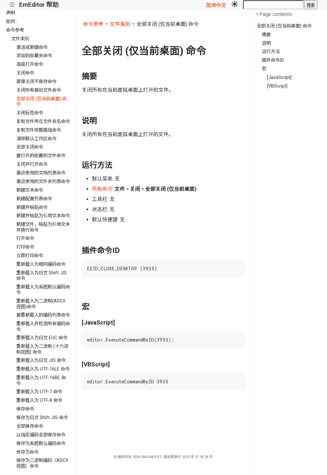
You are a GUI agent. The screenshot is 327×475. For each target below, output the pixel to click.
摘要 (266, 34)
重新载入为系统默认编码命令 (43, 289)
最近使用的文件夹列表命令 (43, 181)
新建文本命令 (29, 190)
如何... (12, 21)
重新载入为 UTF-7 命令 (39, 392)
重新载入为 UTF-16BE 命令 (41, 380)
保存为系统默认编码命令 (40, 443)
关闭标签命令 (29, 113)
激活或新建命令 (32, 47)
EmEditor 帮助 (38, 4)
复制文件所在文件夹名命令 (43, 121)
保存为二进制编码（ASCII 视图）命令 (42, 463)
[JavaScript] (279, 77)
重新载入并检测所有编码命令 (43, 326)
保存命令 (25, 409)
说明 (266, 43)
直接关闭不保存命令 (36, 81)
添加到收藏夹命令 (34, 55)
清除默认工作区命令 (36, 139)
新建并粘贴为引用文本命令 (43, 215)
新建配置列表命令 (34, 199)
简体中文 (216, 5)
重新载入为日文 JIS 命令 (41, 360)
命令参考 (15, 30)
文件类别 (20, 39)
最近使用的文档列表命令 (40, 173)
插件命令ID (273, 60)
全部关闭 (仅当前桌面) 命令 (41, 101)
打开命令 (25, 238)
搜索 (311, 5)
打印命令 (25, 247)
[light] (235, 5)
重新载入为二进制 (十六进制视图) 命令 (42, 349)
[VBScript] (277, 86)
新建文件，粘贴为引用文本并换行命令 (43, 227)
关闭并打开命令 (32, 164)
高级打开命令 (29, 64)
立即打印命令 (29, 255)
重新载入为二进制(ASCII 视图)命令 (40, 303)
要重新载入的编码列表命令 (43, 315)
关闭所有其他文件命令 (38, 90)
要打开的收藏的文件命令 (40, 155)
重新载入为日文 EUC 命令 (41, 338)
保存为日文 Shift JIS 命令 (42, 417)
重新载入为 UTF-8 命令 (39, 400)
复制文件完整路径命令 (38, 130)
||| (12, 5)
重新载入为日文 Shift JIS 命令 (41, 275)
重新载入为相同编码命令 (40, 264)
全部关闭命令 (29, 147)
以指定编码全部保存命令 (40, 435)
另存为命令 (27, 452)
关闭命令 (25, 73)
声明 (10, 13)
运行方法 (271, 51)
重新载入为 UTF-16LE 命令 (43, 369)
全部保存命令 (29, 426)
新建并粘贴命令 (32, 207)
